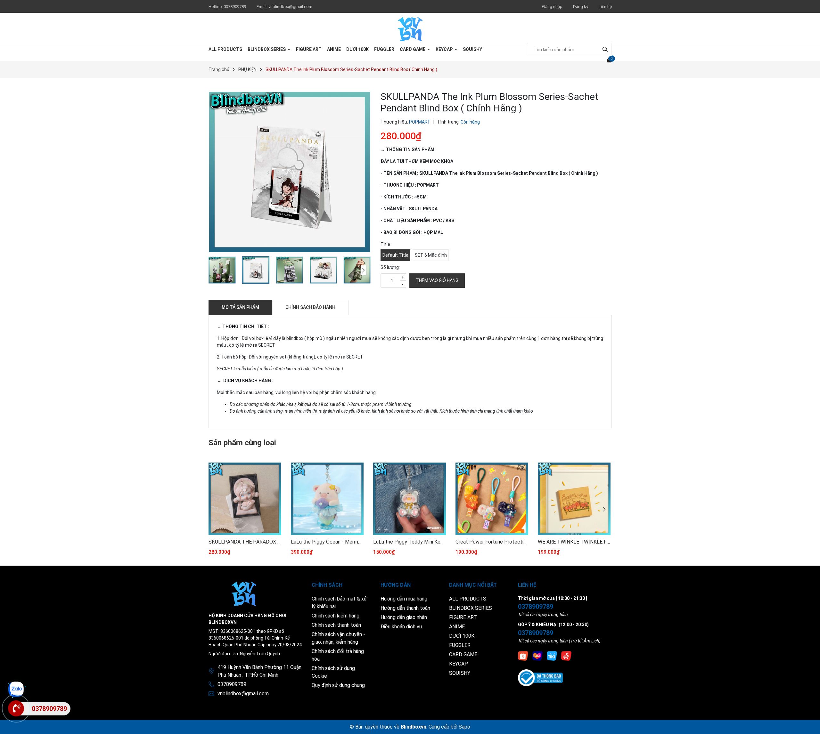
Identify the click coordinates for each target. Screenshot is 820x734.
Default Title (395, 255)
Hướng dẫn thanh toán (405, 608)
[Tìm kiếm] (605, 49)
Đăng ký (580, 6)
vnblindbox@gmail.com (290, 6)
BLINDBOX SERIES (267, 49)
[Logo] (410, 29)
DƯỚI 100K (357, 49)
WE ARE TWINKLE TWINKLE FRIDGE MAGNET (574, 542)
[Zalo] (16, 689)
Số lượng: (390, 267)
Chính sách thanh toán (336, 625)
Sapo (464, 727)
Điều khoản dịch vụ (401, 627)
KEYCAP (445, 49)
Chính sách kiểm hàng (335, 616)
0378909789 (235, 6)
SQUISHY (472, 49)
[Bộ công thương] (540, 677)
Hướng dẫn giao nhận (404, 617)
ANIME (334, 49)
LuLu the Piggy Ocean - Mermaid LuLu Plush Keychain (327, 542)
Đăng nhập (552, 6)
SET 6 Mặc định (431, 255)
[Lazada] (537, 655)
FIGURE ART (309, 49)
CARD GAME (413, 49)
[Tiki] (552, 655)
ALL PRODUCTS (225, 49)
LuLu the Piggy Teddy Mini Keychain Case (409, 542)
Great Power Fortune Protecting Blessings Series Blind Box (491, 542)
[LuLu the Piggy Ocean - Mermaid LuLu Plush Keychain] (327, 499)
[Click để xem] (290, 172)
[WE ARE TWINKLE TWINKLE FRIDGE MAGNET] (574, 499)
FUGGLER (384, 49)
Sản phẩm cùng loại (242, 442)
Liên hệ (605, 6)
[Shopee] (523, 655)
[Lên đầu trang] (809, 723)
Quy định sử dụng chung (338, 685)
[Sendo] (566, 655)
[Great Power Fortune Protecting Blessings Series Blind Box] (491, 499)
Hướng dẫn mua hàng (404, 599)
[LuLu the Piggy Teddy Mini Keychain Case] (409, 499)
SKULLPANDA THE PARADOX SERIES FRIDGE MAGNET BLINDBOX (245, 542)
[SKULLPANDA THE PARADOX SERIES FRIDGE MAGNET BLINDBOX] (245, 499)
